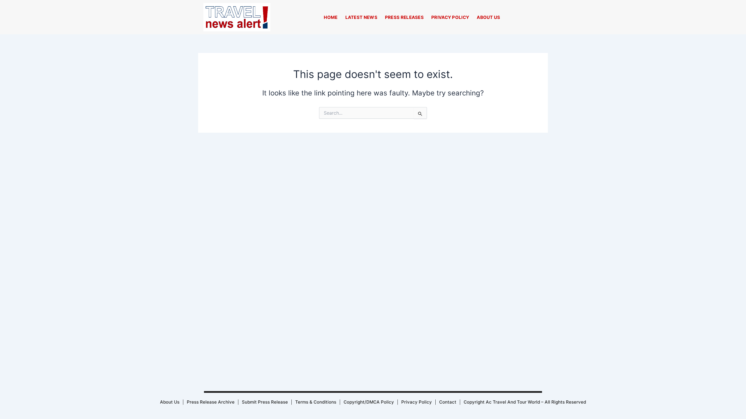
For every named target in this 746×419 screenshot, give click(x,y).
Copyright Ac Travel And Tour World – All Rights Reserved (525, 402)
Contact (447, 402)
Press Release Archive (211, 402)
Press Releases (404, 17)
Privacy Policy (450, 17)
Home (330, 17)
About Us (488, 17)
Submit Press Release (265, 402)
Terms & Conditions (315, 402)
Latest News (361, 17)
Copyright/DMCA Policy (369, 402)
